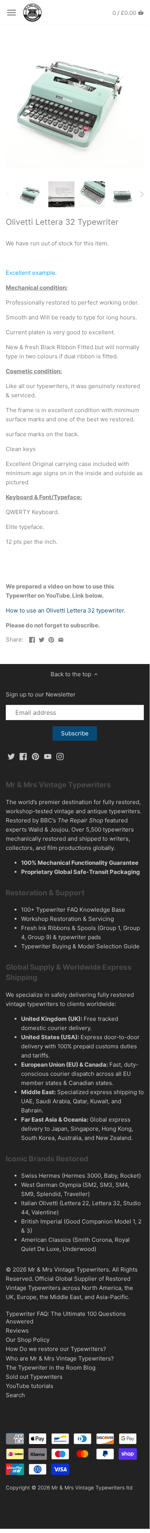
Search (15, 1395)
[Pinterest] (35, 756)
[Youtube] (47, 756)
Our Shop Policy (27, 1339)
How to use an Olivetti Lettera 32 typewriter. (66, 610)
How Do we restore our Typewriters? (56, 1348)
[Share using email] (61, 638)
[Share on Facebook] (32, 638)
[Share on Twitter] (42, 638)
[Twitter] (11, 756)
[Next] (141, 194)
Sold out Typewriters (34, 1376)
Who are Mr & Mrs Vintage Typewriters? (60, 1358)
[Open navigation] (11, 12)
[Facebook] (23, 756)
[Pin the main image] (51, 638)
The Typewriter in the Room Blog (51, 1367)
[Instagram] (60, 756)
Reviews (17, 1330)
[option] (30, 194)
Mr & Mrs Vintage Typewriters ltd (91, 1488)
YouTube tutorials (29, 1386)
